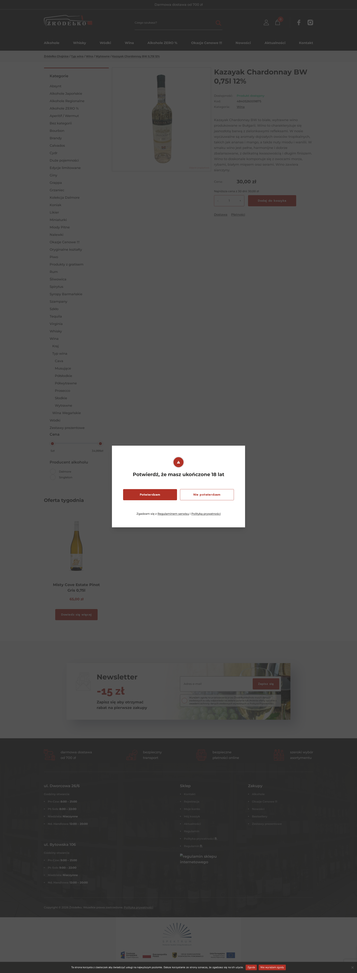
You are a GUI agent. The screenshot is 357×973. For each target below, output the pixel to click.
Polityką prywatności (206, 513)
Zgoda (251, 967)
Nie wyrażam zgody (272, 967)
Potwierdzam (150, 494)
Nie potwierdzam (207, 494)
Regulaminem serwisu (173, 513)
